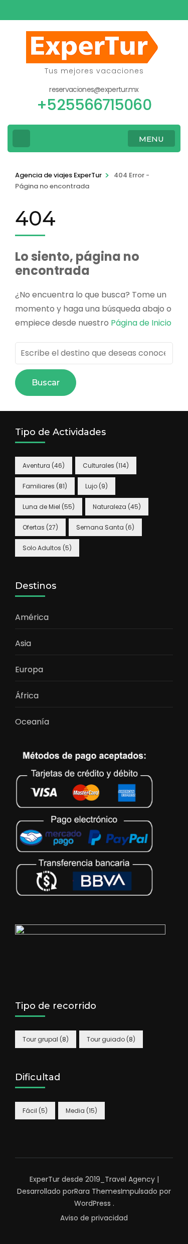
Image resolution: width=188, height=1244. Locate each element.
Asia (23, 643)
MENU (151, 139)
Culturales (106, 465)
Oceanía (32, 722)
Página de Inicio (141, 323)
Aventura (44, 465)
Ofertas (40, 527)
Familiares (45, 486)
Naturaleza (117, 506)
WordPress (92, 1203)
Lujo (96, 486)
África (27, 695)
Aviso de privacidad (94, 1217)
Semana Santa (105, 527)
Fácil (35, 1110)
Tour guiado (111, 1039)
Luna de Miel (49, 506)
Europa (29, 669)
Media (81, 1110)
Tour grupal (46, 1039)
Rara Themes (97, 1191)
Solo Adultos (47, 548)
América (32, 617)
